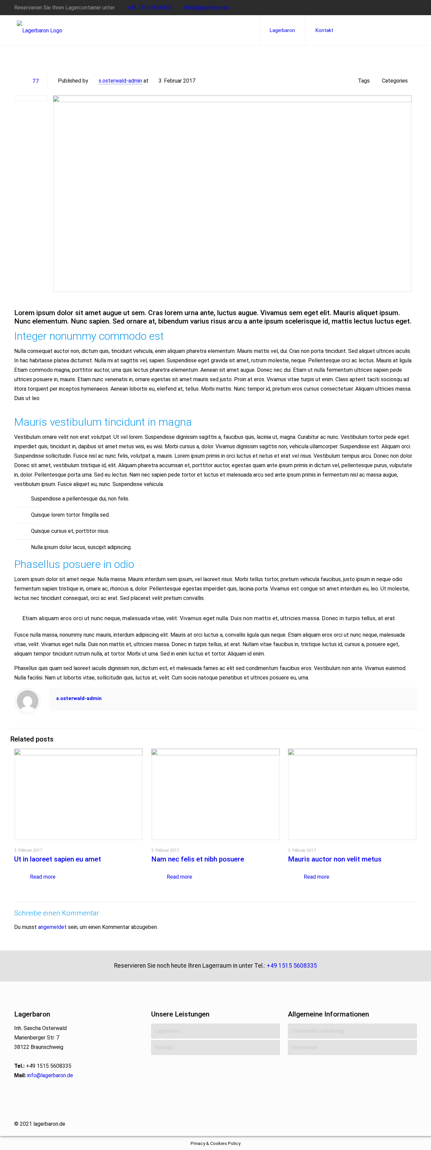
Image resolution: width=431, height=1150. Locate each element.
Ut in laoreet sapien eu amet (57, 859)
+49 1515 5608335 (149, 7)
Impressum (305, 1047)
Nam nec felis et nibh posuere (197, 859)
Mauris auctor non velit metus (335, 859)
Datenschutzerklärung (318, 1031)
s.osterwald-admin (120, 81)
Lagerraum (167, 1031)
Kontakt (164, 1047)
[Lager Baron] (39, 30)
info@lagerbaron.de (206, 7)
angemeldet (52, 927)
